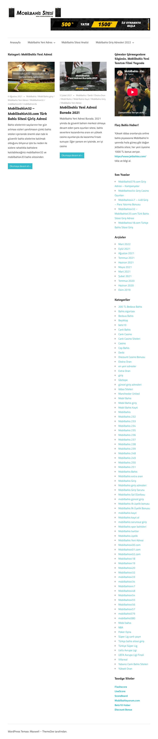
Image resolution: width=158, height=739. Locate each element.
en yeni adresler (127, 366)
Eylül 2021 (124, 249)
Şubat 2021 (125, 276)
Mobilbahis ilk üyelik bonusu (134, 504)
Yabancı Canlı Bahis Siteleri (133, 664)
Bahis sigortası (126, 311)
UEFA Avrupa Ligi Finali (131, 655)
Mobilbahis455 (126, 600)
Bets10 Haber (122, 705)
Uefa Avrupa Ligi (127, 650)
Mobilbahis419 (126, 563)
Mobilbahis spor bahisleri (132, 527)
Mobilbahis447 (126, 586)
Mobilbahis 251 (127, 467)
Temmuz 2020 (126, 281)
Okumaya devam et (19, 166)
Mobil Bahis (66, 99)
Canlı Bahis (124, 330)
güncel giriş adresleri (129, 385)
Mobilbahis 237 (127, 440)
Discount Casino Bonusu (131, 357)
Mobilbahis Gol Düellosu (131, 495)
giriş (120, 375)
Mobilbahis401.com (129, 550)
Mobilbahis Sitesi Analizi (75, 42)
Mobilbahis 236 (127, 435)
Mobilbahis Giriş (98, 99)
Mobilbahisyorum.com (127, 700)
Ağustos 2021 (126, 253)
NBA (120, 627)
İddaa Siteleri (125, 389)
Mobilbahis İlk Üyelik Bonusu (134, 508)
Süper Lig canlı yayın (129, 637)
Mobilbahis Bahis (127, 472)
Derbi (90, 95)
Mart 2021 (124, 272)
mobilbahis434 (30, 104)
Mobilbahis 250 (127, 463)
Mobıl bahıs (124, 623)
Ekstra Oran (99, 95)
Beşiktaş (123, 320)
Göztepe (123, 380)
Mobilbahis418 (126, 559)
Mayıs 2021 (125, 267)
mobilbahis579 (126, 614)
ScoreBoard (121, 696)
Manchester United (129, 394)
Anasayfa (15, 42)
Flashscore (121, 687)
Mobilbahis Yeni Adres (40, 42)
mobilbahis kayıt (127, 513)
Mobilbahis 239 (127, 449)
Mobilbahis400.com (129, 545)
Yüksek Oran (125, 669)
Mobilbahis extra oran (130, 476)
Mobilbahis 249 (127, 458)
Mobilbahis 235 (127, 430)
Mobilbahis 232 (127, 417)
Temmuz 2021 (126, 258)
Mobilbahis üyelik (128, 536)
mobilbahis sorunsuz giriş (132, 522)
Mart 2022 (124, 244)
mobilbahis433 (14, 104)
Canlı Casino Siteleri (129, 339)
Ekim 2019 (124, 290)
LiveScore (120, 691)
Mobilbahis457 (126, 609)
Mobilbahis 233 (127, 421)
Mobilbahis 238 (127, 444)
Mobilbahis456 (126, 605)
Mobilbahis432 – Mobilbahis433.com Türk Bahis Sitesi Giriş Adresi (27, 113)
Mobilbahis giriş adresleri (132, 485)
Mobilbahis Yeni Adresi (18, 100)
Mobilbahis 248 (127, 453)
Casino (122, 343)
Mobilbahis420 (126, 568)
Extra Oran (124, 371)
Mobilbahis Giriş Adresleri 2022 (113, 42)
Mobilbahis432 (37, 100)
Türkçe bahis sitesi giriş (131, 641)
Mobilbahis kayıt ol (128, 518)
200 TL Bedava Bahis (130, 307)
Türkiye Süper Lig (127, 646)
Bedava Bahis (125, 316)
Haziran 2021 (126, 262)
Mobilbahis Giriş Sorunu (131, 490)
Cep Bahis (123, 348)
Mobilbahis (31, 96)
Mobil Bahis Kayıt (81, 99)
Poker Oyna (124, 632)
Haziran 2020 (126, 285)
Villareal (122, 660)
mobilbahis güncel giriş (131, 499)
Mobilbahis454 (126, 595)
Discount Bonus (123, 710)
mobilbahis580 (126, 618)
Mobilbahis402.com (129, 554)
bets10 (122, 325)
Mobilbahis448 (126, 591)
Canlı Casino (125, 334)
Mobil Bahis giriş (45, 96)
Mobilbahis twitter (128, 531)
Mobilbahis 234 (127, 426)
